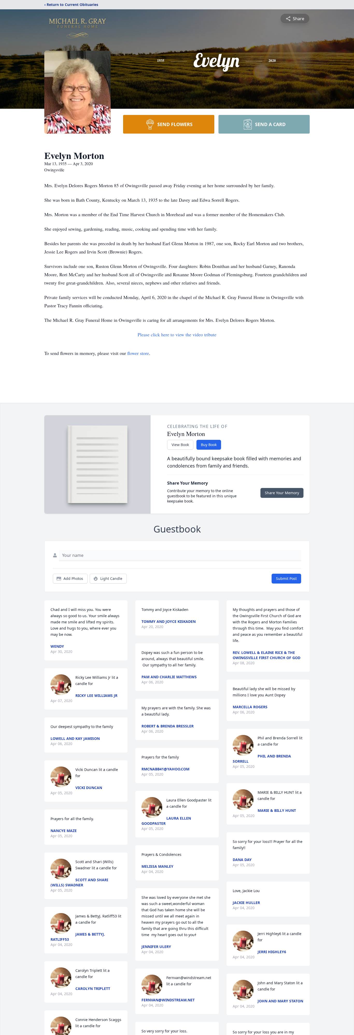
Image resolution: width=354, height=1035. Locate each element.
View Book (180, 444)
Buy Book (209, 444)
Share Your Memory (282, 492)
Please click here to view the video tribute (177, 334)
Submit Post (286, 578)
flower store (138, 353)
